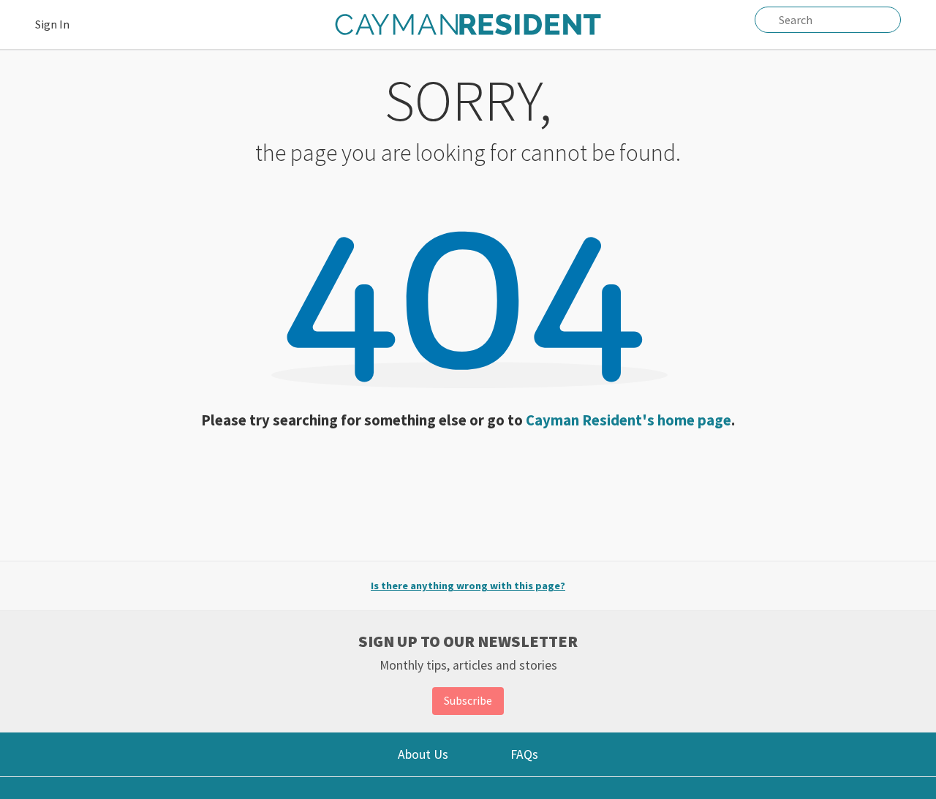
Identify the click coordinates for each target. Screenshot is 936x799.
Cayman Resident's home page (628, 420)
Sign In (52, 24)
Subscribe (468, 700)
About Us (423, 754)
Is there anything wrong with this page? (468, 585)
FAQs (524, 754)
